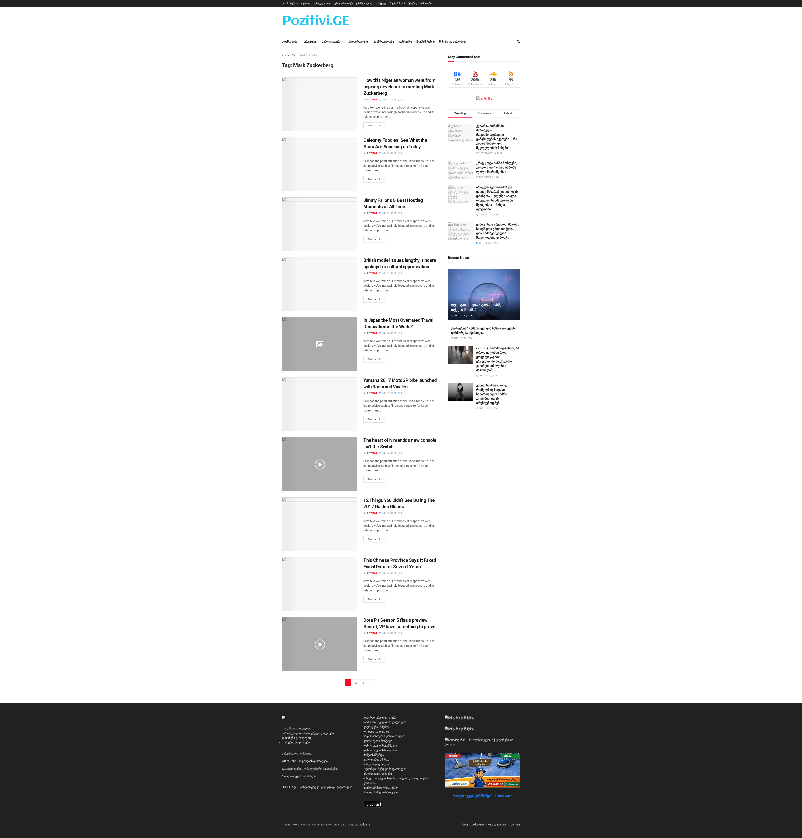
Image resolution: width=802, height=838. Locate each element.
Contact (515, 824)
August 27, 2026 (462, 315)
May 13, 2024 (388, 633)
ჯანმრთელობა (364, 3)
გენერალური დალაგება (380, 717)
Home (285, 55)
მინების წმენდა (373, 755)
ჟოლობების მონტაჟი (377, 741)
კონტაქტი (381, 3)
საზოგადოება (322, 3)
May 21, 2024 (388, 273)
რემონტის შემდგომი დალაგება (384, 722)
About (464, 824)
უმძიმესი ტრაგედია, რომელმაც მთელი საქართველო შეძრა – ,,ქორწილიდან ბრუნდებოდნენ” (493, 394)
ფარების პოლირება (296, 742)
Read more (374, 125)
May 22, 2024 (388, 213)
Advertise (478, 824)
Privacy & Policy (497, 824)
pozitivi (372, 99)
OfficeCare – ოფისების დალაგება (305, 761)
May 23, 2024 (388, 153)
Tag (294, 55)
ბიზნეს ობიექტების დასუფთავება (385, 778)
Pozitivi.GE (316, 21)
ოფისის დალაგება (376, 731)
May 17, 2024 (388, 393)
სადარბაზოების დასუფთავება (383, 736)
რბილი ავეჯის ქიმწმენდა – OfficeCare (483, 796)
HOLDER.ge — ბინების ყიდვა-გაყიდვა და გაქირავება (317, 787)
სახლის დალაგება (376, 764)
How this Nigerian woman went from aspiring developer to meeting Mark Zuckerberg (399, 87)
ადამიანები (288, 3)
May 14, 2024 (388, 573)
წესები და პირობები (419, 3)
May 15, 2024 (388, 513)
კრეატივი (305, 3)
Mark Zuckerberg (309, 55)
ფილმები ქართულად (296, 728)
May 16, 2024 (388, 453)
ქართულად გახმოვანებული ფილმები (308, 733)
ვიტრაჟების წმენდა (376, 727)
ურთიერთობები (343, 3)
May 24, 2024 (388, 99)
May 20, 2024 (388, 333)
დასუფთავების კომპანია (380, 745)
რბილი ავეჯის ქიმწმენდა (299, 776)
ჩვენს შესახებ (397, 3)
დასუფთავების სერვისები (380, 750)
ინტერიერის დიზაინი (377, 773)
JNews (295, 824)
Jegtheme (364, 824)
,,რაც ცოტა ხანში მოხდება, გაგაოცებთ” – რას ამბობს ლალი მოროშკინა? (496, 167)
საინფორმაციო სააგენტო (380, 787)
